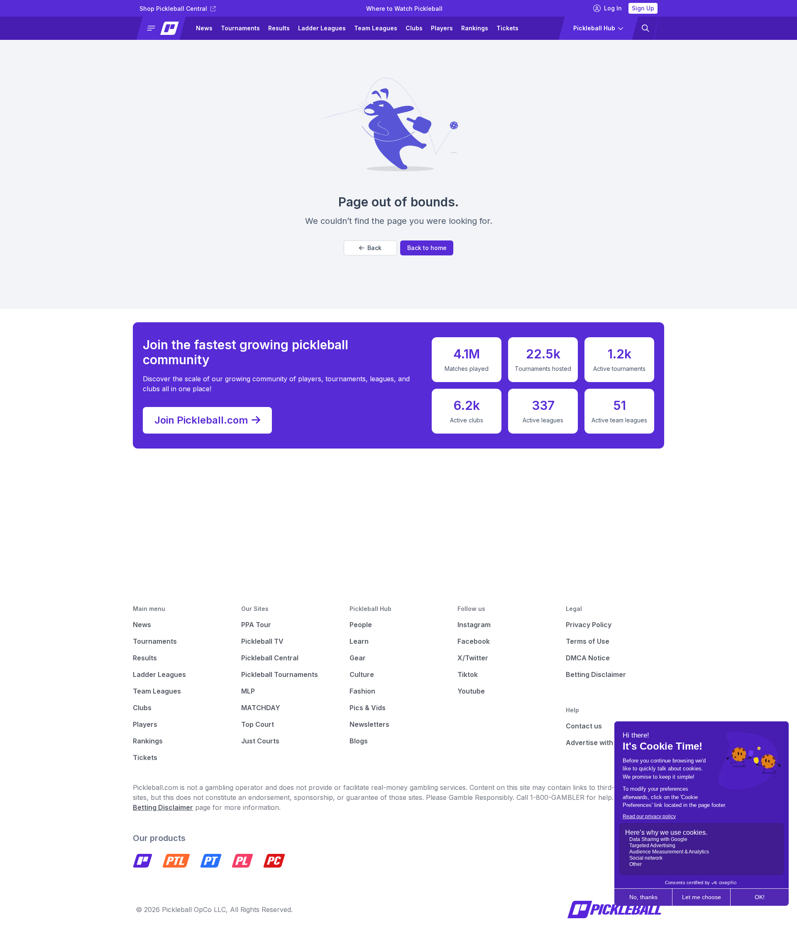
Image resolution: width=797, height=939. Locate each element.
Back (374, 247)
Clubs (414, 28)
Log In (613, 8)
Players (442, 28)
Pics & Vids (368, 708)
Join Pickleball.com (201, 420)
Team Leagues (375, 28)
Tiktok (467, 674)
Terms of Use (587, 641)
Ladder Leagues (322, 28)
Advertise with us (594, 742)
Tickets (507, 28)
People (361, 624)
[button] (164, 28)
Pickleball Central (269, 658)
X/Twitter (472, 658)
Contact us (584, 726)
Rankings (474, 28)
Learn (359, 641)
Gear (358, 658)
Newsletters (369, 724)
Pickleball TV (262, 641)
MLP (248, 691)
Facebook (473, 641)
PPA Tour (256, 624)
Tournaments (240, 28)
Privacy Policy (588, 624)
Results (279, 28)
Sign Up (643, 8)
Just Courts (260, 741)
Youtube (471, 691)
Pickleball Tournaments (279, 674)
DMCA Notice (588, 658)
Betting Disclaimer (596, 674)
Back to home (427, 247)
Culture (362, 674)
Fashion (362, 691)
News (204, 28)
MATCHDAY (260, 708)
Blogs (359, 741)
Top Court (257, 724)
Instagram (474, 624)
